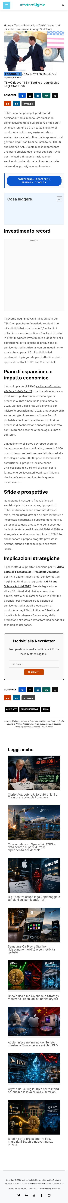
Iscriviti (34, 672)
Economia (29, 25)
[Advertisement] (34, 277)
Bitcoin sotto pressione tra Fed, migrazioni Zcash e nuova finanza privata (30, 1141)
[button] (63, 5)
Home (7, 25)
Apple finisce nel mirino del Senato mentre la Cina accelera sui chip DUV (33, 1044)
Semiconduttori (29, 709)
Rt (7, 104)
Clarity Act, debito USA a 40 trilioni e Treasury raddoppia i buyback (32, 796)
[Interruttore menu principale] (6, 5)
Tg (16, 104)
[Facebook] (41, 1195)
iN (38, 96)
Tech (17, 25)
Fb (22, 96)
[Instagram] (34, 1195)
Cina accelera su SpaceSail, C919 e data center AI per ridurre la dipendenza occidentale (31, 847)
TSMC (46, 709)
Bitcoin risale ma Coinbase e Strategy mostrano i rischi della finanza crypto (33, 997)
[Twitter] (18, 1195)
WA (46, 96)
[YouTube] (49, 1195)
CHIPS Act (11, 709)
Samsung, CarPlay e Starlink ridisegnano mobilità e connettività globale (31, 949)
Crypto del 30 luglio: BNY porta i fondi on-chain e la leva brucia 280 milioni (33, 1090)
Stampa (28, 104)
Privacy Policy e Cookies (50, 1188)
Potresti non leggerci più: (34, 181)
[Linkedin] (26, 1195)
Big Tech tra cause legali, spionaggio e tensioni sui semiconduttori (34, 898)
